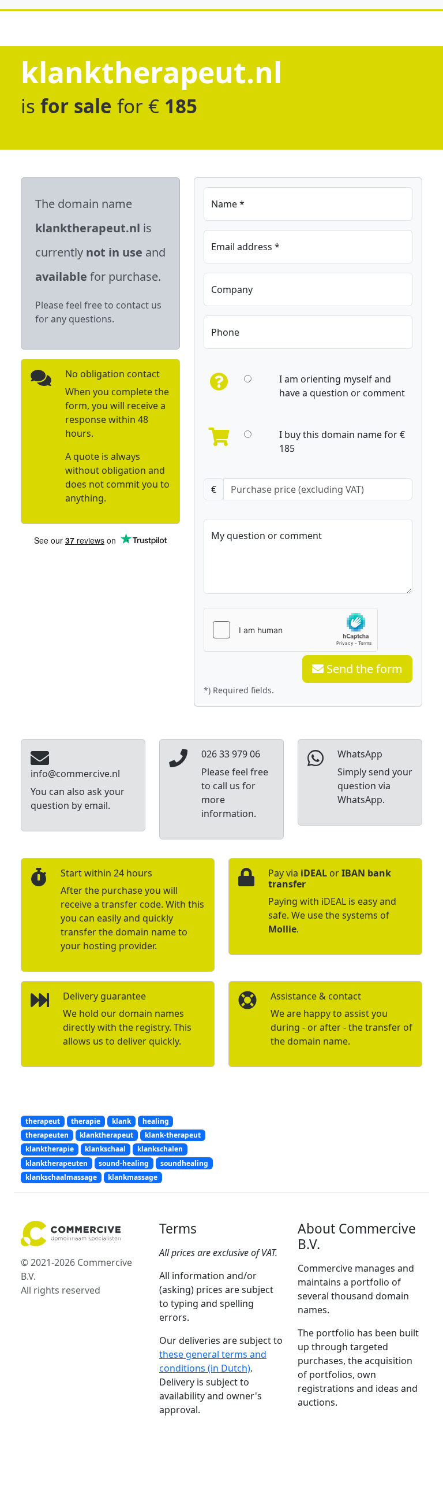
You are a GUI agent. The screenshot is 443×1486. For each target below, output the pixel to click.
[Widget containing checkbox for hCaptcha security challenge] (291, 630)
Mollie (282, 929)
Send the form (363, 669)
